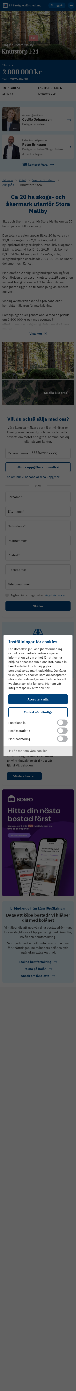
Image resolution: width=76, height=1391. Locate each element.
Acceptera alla (38, 699)
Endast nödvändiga (38, 712)
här (47, 688)
